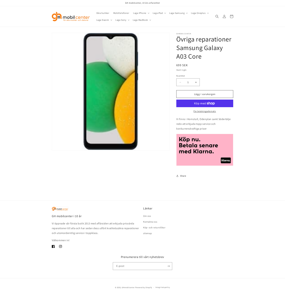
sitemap (147, 233)
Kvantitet (180, 75)
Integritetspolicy (162, 287)
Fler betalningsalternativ (204, 111)
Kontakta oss (150, 221)
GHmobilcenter (128, 287)
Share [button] (183, 175)
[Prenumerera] (168, 266)
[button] (141, 13)
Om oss (147, 216)
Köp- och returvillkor (154, 227)
